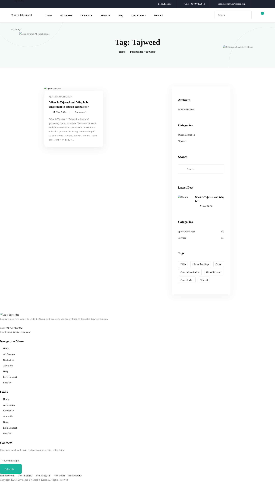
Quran (218, 264)
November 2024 (186, 109)
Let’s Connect (138, 15)
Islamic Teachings (201, 264)
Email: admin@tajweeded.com (231, 4)
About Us (105, 15)
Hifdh (183, 264)
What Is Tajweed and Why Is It (209, 199)
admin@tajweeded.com (18, 332)
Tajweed (182, 141)
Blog (120, 15)
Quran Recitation (60, 96)
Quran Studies (186, 280)
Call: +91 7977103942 (194, 4)
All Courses (66, 15)
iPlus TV (158, 15)
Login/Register (164, 4)
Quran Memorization (189, 272)
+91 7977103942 (13, 328)
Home (49, 15)
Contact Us (86, 15)
